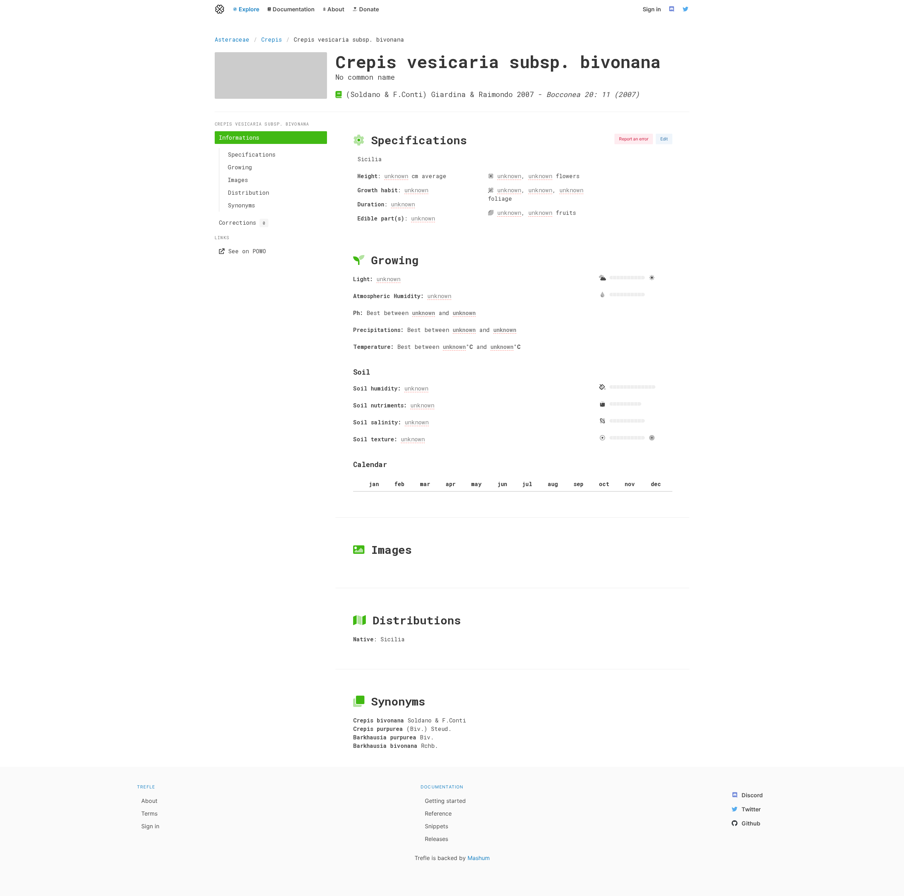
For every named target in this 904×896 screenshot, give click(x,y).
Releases (436, 838)
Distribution (248, 192)
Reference (438, 813)
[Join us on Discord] (672, 9)
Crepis (271, 39)
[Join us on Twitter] (686, 9)
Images (238, 179)
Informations (239, 137)
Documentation (442, 786)
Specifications (251, 154)
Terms (149, 813)
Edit (664, 138)
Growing (240, 167)
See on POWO (245, 251)
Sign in (652, 9)
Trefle (146, 786)
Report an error (633, 138)
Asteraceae (232, 39)
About (149, 800)
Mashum (479, 857)
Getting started (445, 800)
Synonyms (241, 205)
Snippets (436, 826)
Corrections (242, 222)
